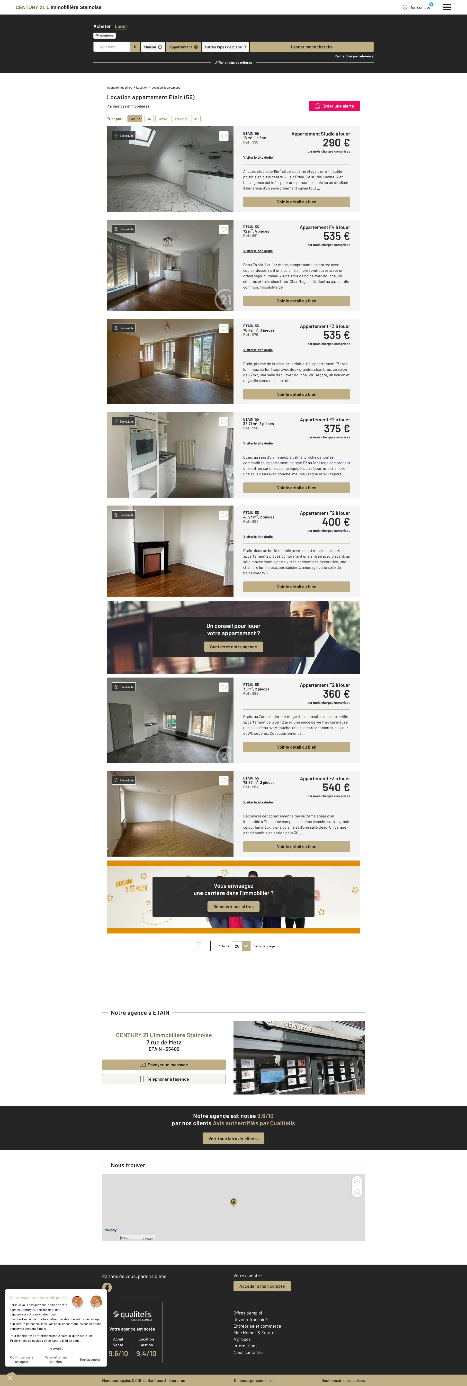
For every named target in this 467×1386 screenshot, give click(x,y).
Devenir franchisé (251, 1319)
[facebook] (107, 1287)
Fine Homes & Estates (255, 1332)
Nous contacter (248, 1352)
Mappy (149, 1238)
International (246, 1345)
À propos (242, 1339)
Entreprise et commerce (257, 1326)
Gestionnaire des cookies (343, 1380)
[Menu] (447, 6)
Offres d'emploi (248, 1312)
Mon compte (419, 7)
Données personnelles (253, 1380)
